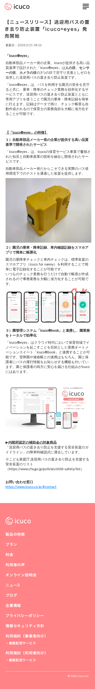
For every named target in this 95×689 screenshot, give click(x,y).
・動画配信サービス (21, 643)
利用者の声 (15, 565)
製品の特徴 (15, 534)
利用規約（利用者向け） (27, 653)
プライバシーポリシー (25, 615)
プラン (11, 544)
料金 (9, 554)
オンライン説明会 (21, 575)
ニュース (13, 585)
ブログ (11, 595)
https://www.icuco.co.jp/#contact (31, 487)
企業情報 (13, 605)
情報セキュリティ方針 (25, 626)
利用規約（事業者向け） (27, 636)
